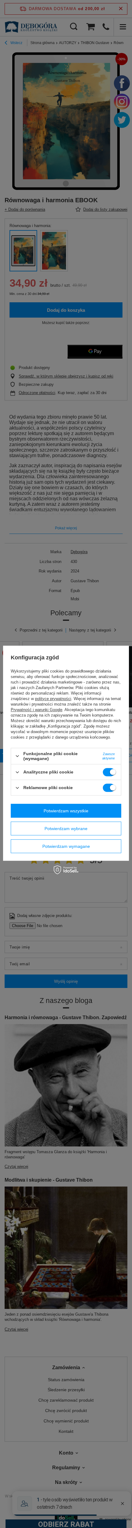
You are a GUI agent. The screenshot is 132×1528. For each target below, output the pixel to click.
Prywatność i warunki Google (36, 709)
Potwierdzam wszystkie (66, 810)
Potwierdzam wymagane (66, 846)
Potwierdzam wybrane (66, 828)
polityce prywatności (53, 698)
